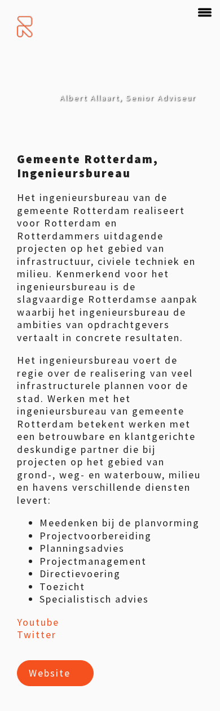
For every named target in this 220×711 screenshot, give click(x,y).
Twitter (36, 634)
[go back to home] (25, 26)
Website (50, 672)
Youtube (38, 622)
